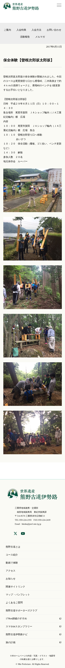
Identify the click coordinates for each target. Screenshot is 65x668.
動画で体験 (12, 562)
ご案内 (7, 30)
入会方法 (36, 30)
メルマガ (40, 36)
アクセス (10, 570)
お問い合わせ (54, 30)
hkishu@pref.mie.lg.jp (31, 524)
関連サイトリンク (15, 586)
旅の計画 (10, 642)
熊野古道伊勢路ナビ (17, 634)
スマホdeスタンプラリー (19, 626)
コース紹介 (12, 554)
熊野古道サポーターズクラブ (21, 610)
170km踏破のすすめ (16, 618)
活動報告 (25, 36)
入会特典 (21, 30)
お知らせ (10, 578)
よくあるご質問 (14, 602)
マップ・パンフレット (18, 594)
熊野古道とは (13, 546)
